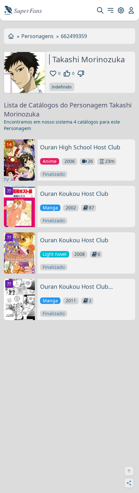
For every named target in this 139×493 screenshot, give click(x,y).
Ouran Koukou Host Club (74, 193)
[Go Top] (129, 471)
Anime (50, 161)
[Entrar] (131, 10)
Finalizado (54, 174)
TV (6, 179)
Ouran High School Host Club (80, 147)
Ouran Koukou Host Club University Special (74, 287)
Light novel (55, 254)
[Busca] (100, 10)
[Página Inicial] (11, 36)
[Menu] (110, 10)
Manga (50, 208)
